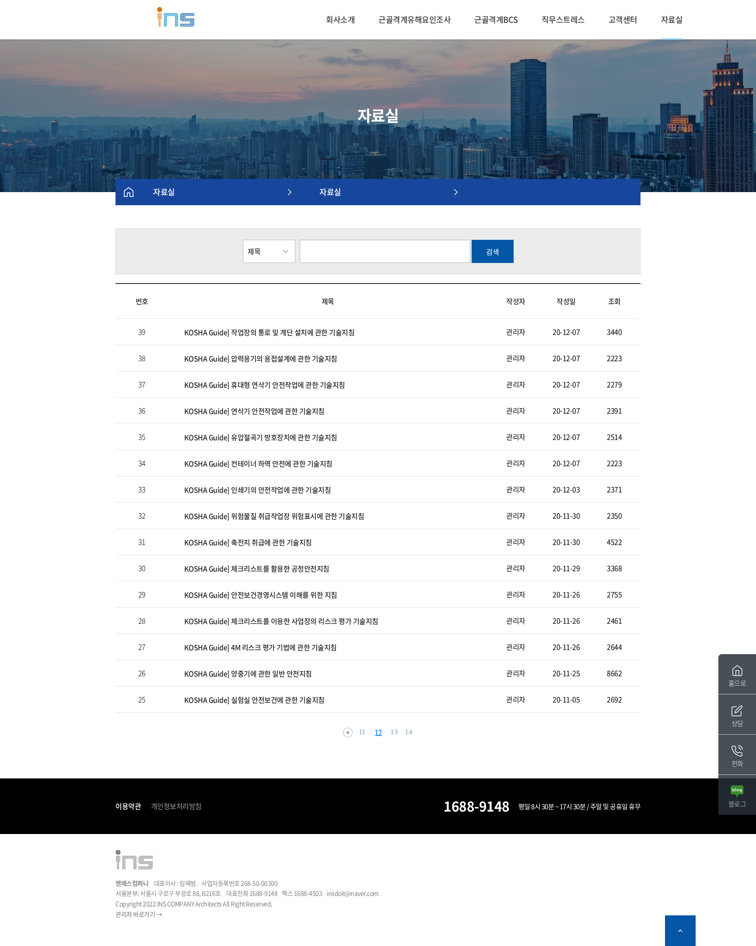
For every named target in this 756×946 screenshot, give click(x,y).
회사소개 (340, 19)
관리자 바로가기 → (139, 914)
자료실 (672, 19)
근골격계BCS (496, 19)
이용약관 (128, 805)
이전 (347, 732)
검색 (492, 251)
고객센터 (623, 19)
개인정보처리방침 (176, 805)
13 (394, 732)
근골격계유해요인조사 (414, 19)
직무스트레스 (563, 19)
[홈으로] (175, 17)
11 (362, 732)
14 (408, 732)
